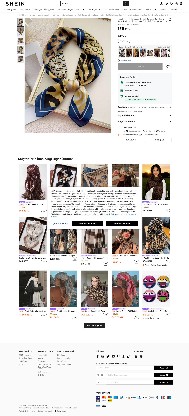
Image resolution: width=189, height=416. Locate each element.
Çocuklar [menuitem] (102, 10)
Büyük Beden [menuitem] (114, 10)
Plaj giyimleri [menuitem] (49, 10)
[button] (176, 3)
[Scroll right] (181, 9)
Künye (32, 411)
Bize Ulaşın (61, 355)
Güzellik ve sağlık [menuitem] (150, 10)
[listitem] (122, 53)
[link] (166, 3)
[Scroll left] (178, 9)
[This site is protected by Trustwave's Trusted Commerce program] (98, 405)
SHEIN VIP (42, 375)
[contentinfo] (134, 399)
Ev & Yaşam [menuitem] (61, 10)
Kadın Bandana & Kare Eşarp (88, 15)
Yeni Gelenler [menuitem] (25, 10)
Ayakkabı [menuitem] (163, 10)
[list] (114, 356)
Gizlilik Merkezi (24, 408)
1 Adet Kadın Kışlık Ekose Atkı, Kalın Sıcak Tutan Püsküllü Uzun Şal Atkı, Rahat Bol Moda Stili (94, 258)
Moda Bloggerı (24, 361)
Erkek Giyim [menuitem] (92, 10)
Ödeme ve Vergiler (63, 358)
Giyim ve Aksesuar (28, 15)
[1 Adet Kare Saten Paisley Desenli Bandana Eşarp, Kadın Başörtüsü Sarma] (164, 53)
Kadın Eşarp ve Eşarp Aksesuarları (64, 15)
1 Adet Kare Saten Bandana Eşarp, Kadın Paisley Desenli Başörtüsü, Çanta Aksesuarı (33, 258)
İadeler (40, 358)
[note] (156, 265)
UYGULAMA (138, 351)
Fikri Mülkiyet (23, 411)
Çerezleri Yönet (57, 408)
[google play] (141, 357)
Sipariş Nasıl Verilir (44, 364)
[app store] (136, 357)
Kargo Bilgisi (42, 355)
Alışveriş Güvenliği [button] (131, 96)
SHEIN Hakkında (24, 355)
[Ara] (126, 3)
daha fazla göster (94, 325)
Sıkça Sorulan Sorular (65, 364)
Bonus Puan (61, 361)
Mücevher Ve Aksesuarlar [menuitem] (131, 10)
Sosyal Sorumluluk (25, 358)
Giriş (19, 15)
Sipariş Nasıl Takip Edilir (44, 368)
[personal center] (161, 3)
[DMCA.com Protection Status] (104, 405)
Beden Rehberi (43, 372)
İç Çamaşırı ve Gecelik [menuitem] (76, 10)
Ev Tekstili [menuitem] (173, 10)
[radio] (124, 41)
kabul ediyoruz (103, 393)
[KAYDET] (168, 66)
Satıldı (140, 66)
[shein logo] (15, 3)
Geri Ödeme (42, 361)
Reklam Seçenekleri (45, 411)
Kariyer (21, 364)
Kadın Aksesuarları (43, 15)
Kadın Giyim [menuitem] (37, 10)
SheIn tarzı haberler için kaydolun (111, 363)
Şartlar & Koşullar (71, 408)
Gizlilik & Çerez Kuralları (40, 408)
